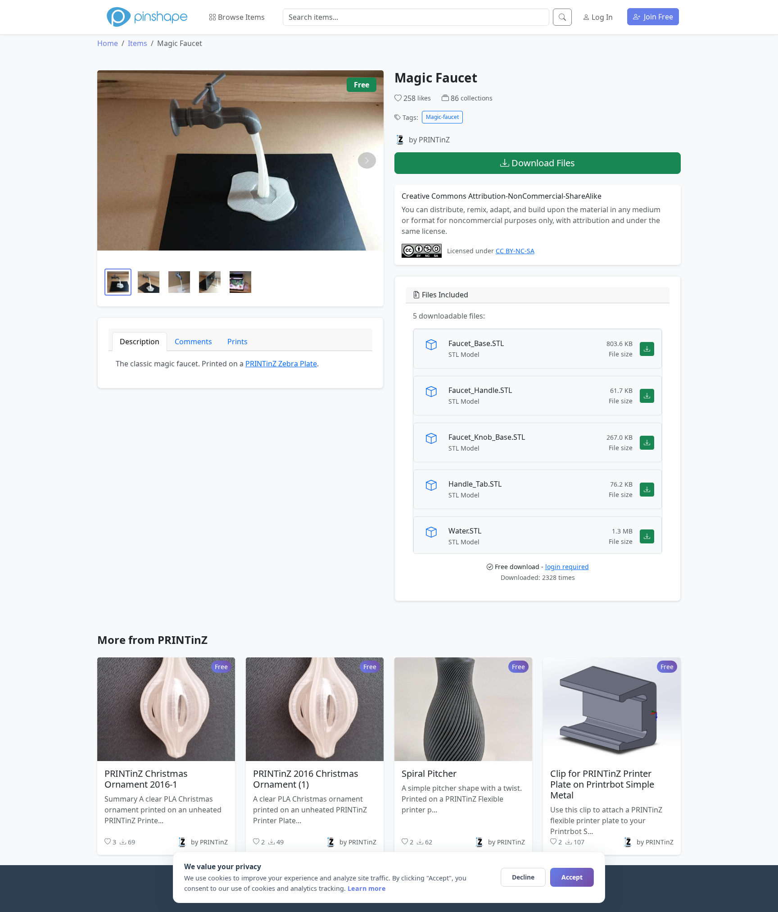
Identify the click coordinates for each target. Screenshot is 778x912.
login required (567, 566)
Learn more (367, 888)
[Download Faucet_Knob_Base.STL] (647, 442)
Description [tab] (139, 342)
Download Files (542, 163)
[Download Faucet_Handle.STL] (647, 395)
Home (107, 43)
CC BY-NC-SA (515, 250)
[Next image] (366, 160)
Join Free (657, 17)
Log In (601, 17)
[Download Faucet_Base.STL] (647, 349)
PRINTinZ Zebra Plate (281, 364)
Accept (572, 877)
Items (137, 43)
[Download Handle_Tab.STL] (647, 489)
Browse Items (240, 17)
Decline (523, 877)
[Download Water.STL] (647, 536)
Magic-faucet (442, 117)
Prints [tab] (237, 342)
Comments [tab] (193, 342)
